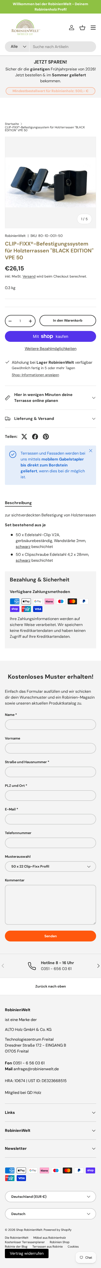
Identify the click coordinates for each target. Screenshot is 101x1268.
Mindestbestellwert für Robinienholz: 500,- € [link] (50, 91)
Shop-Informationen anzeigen (35, 375)
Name (9, 714)
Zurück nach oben (50, 986)
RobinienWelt (15, 235)
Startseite (12, 123)
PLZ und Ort (15, 785)
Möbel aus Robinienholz (49, 1238)
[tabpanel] (50, 537)
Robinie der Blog (16, 1247)
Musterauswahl (18, 856)
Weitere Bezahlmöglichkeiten (50, 348)
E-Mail (10, 809)
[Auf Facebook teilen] (35, 436)
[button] (82, 27)
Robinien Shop (60, 1242)
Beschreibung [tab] (18, 502)
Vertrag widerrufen (27, 1253)
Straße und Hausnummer (26, 762)
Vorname (12, 738)
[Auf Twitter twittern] (24, 436)
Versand (29, 276)
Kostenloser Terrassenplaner (25, 1242)
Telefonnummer (18, 833)
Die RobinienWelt (16, 1238)
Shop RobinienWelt (29, 1230)
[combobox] (50, 46)
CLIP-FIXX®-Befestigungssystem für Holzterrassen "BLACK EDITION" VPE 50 (45, 129)
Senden (50, 936)
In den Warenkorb (67, 320)
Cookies (73, 1247)
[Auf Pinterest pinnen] (45, 436)
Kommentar (15, 880)
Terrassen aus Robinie (47, 1247)
